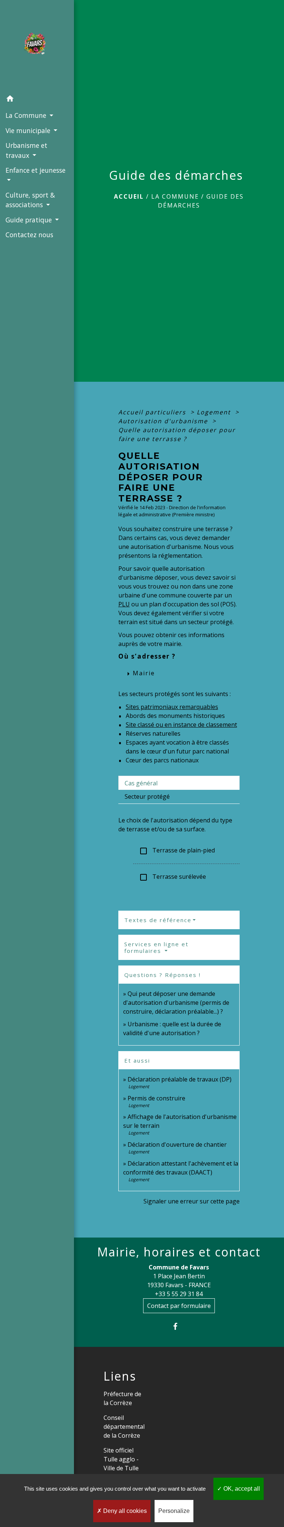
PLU (124, 604)
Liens (120, 1376)
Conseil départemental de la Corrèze (124, 1427)
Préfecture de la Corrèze (122, 1398)
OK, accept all (241, 1488)
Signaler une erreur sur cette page (191, 1201)
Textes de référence (158, 920)
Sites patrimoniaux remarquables (172, 707)
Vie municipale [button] (29, 130)
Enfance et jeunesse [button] (35, 170)
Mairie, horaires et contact (179, 1252)
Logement (215, 412)
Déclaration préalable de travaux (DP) (179, 1079)
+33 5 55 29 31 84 (179, 1294)
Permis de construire (156, 1098)
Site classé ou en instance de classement (181, 725)
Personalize (174, 1511)
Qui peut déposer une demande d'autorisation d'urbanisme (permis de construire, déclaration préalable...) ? (176, 1003)
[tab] (179, 783)
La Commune (175, 196)
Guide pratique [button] (30, 219)
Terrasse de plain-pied (177, 850)
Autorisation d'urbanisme (164, 421)
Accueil (129, 196)
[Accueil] (37, 45)
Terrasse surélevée (172, 877)
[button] (37, 100)
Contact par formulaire (179, 1306)
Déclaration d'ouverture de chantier (177, 1144)
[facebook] (179, 1326)
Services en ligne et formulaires (156, 947)
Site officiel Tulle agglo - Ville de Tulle (121, 1459)
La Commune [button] (27, 115)
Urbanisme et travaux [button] (26, 150)
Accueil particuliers (153, 412)
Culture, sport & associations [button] (30, 200)
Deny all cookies (124, 1511)
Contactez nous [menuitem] (29, 234)
